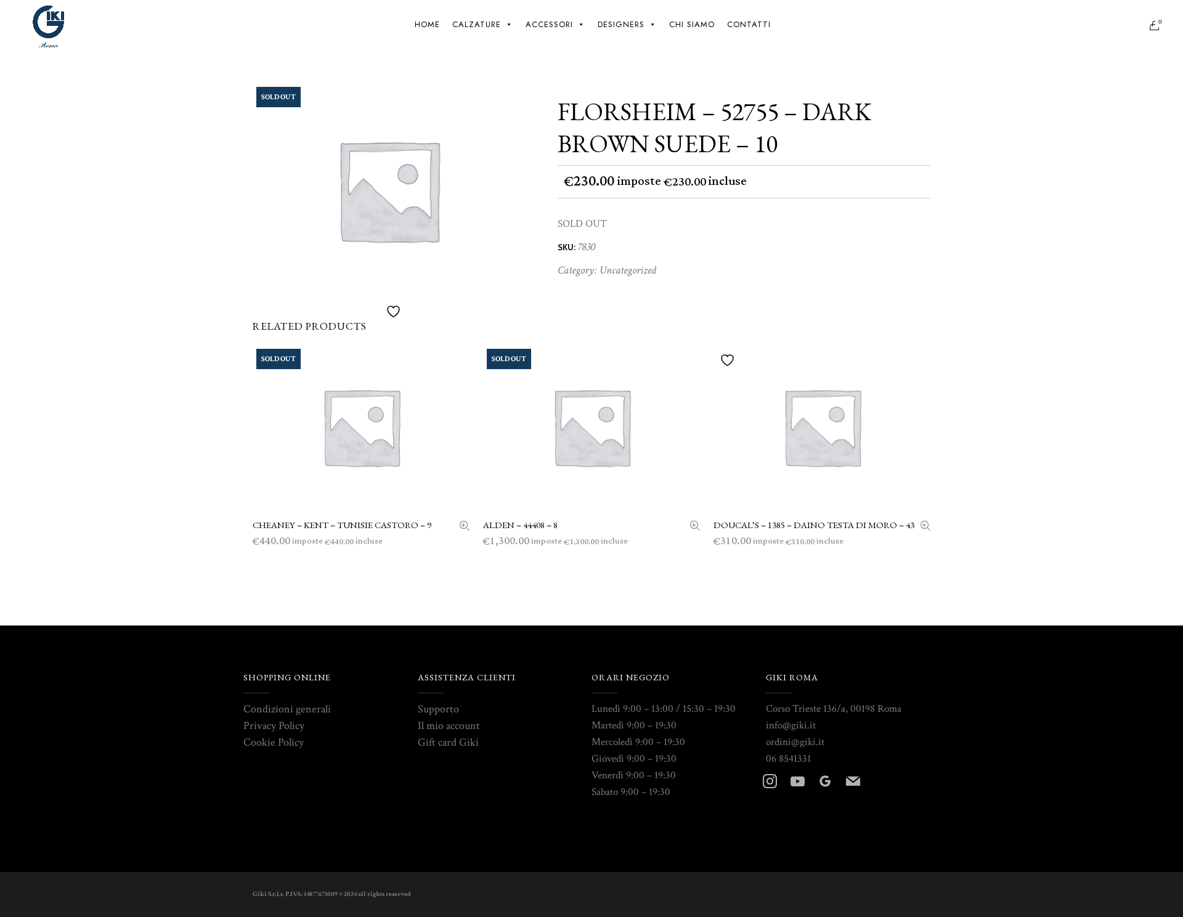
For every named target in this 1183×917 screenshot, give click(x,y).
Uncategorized (628, 270)
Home (427, 24)
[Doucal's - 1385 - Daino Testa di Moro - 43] (925, 527)
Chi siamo (692, 24)
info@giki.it (791, 725)
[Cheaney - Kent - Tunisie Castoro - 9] (465, 527)
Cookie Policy (273, 742)
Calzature (476, 24)
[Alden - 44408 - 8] (695, 527)
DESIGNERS (621, 24)
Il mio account (449, 726)
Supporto (438, 709)
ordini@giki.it (795, 742)
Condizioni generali (287, 709)
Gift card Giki (448, 742)
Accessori (549, 24)
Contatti (749, 24)
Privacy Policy (273, 726)
